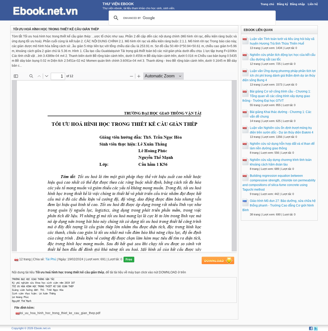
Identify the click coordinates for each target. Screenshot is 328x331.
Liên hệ (313, 4)
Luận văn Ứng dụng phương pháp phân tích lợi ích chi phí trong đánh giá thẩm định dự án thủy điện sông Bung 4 (279, 75)
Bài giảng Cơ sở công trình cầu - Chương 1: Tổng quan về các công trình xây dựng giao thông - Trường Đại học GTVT (276, 96)
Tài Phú (50, 259)
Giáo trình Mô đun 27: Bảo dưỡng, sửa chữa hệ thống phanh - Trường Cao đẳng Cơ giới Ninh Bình (279, 205)
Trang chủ (267, 4)
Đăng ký (282, 4)
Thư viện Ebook (118, 4)
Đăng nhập (297, 4)
